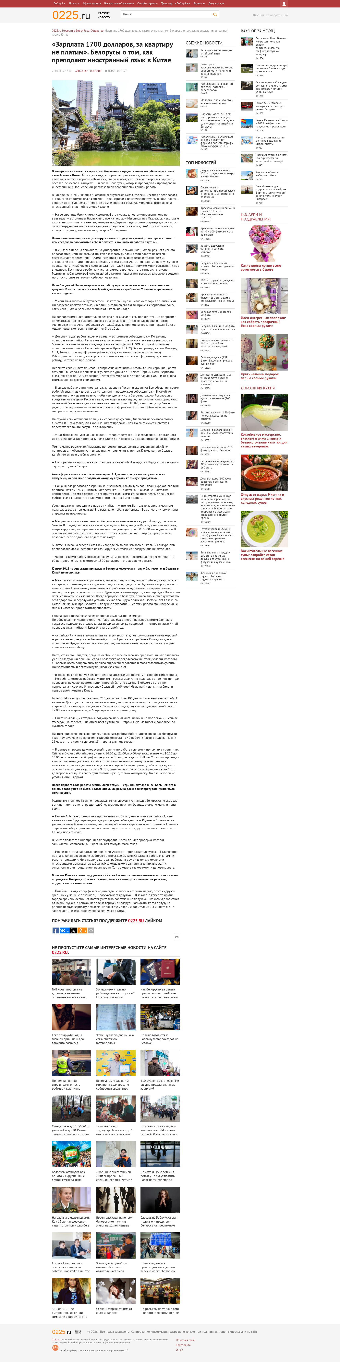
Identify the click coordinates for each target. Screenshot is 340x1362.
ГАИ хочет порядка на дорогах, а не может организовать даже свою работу (69, 995)
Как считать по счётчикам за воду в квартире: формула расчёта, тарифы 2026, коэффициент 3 (216, 141)
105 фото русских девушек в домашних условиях (217, 282)
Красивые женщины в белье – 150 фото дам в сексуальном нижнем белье (217, 298)
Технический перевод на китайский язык (216, 52)
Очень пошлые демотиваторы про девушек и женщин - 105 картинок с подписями (217, 192)
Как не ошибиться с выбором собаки (268, 174)
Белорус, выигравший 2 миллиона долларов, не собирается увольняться (112, 1085)
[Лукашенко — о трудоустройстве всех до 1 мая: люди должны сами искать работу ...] (116, 1109)
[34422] (264, 352)
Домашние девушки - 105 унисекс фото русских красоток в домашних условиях (216, 379)
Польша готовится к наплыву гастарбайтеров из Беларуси (159, 1039)
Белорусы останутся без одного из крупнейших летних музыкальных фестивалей (68, 1178)
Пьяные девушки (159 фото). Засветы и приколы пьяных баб (216, 361)
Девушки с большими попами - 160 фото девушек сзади (217, 266)
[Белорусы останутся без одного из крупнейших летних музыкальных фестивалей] (71, 1154)
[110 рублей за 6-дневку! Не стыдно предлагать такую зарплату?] (160, 1063)
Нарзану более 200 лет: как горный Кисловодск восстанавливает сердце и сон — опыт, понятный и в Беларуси (217, 121)
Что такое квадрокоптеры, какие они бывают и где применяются (272, 68)
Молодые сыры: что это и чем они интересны (216, 102)
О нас (179, 1350)
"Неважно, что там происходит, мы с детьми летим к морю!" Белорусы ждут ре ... (158, 1269)
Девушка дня (217, 3)
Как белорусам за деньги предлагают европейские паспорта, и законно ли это (159, 994)
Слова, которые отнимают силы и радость (114, 1311)
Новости (74, 3)
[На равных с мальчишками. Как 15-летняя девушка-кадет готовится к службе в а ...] (71, 1200)
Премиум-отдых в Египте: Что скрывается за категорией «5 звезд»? (271, 158)
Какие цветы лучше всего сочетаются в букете (261, 268)
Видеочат (199, 3)
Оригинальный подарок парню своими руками (260, 376)
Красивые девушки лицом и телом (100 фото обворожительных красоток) (217, 213)
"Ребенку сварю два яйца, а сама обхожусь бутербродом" (115, 1039)
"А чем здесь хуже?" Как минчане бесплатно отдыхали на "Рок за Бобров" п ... (112, 1269)
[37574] (264, 473)
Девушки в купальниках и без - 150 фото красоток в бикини (216, 433)
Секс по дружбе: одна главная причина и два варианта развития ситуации (68, 1041)
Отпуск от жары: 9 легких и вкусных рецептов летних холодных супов (262, 499)
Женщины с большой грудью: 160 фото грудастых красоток (213, 576)
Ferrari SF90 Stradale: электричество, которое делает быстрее (270, 106)
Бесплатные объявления (119, 3)
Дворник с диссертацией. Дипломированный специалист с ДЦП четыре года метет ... (114, 1178)
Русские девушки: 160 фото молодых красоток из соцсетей (217, 416)
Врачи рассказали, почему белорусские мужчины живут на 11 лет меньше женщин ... (114, 1224)
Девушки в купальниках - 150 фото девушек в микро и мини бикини (217, 173)
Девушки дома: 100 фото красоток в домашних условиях (216, 482)
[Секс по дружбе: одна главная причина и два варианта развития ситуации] (71, 1017)
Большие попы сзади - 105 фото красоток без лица (216, 449)
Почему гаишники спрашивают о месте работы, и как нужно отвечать (66, 1087)
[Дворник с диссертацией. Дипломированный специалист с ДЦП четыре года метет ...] (116, 1154)
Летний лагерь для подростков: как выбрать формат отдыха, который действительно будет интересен (271, 193)
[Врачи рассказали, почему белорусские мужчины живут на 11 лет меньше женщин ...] (116, 1200)
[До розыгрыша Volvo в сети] (160, 1291)
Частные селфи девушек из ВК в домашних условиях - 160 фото (217, 464)
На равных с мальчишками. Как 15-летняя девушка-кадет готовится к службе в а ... (70, 1224)
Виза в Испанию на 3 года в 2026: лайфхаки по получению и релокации (272, 123)
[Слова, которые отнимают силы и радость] (116, 1291)
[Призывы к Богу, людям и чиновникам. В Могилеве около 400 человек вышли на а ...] (160, 1109)
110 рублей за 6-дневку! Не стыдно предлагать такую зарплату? (159, 1085)
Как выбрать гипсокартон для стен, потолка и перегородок (216, 87)
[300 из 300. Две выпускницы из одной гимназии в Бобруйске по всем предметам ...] (71, 1291)
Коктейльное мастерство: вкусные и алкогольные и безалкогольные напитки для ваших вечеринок (264, 440)
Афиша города (92, 3)
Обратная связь (185, 1340)
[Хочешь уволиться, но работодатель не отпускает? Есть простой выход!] (116, 972)
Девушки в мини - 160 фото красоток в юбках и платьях (217, 328)
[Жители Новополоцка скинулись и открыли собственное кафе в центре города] (71, 1245)
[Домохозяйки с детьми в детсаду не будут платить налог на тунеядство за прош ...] (160, 1154)
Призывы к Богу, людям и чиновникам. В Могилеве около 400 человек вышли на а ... (158, 1132)
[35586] (264, 243)
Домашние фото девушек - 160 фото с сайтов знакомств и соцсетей (216, 343)
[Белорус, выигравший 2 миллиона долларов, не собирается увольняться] (116, 1063)
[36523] (264, 529)
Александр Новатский (88, 71)
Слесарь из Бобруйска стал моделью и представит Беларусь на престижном (158, 1222)
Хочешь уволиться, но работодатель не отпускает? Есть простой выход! (115, 994)
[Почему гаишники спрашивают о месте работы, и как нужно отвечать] (71, 1063)
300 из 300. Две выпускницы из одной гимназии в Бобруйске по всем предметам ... (69, 1315)
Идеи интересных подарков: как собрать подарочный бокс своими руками (263, 322)
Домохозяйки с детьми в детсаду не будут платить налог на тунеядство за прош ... (157, 1178)
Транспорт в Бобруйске (175, 3)
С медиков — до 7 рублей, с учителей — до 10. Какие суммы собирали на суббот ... (70, 1132)
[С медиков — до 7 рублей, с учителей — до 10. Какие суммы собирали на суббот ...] (71, 1109)
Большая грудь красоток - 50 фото (216, 313)
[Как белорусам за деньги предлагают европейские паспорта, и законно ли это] (160, 972)
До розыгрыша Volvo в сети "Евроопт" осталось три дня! (159, 1311)
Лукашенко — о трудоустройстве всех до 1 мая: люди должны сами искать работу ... (114, 1132)
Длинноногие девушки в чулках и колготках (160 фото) (215, 398)
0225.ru (56, 1339)
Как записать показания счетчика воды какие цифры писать (270, 141)
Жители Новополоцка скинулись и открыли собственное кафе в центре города (71, 1269)
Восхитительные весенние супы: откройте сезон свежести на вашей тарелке (262, 555)
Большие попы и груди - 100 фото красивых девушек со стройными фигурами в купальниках (215, 557)
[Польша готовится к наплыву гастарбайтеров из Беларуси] (160, 1017)
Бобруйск (60, 3)
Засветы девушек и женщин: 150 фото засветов (212, 249)
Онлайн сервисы (147, 3)
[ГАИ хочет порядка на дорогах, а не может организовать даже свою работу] (71, 972)
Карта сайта (183, 1345)
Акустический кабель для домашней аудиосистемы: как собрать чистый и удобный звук (271, 87)
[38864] (264, 412)
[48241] (264, 296)
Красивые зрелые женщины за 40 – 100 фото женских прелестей (217, 232)
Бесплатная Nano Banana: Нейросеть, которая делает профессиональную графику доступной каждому (271, 46)
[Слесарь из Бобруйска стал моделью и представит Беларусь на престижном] (160, 1200)
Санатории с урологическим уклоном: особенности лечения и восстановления (216, 69)
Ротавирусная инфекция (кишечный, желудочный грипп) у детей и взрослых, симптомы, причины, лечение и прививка (216, 535)
